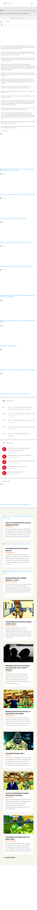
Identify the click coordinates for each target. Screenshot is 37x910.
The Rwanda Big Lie (13, 466)
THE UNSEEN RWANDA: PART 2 (15, 753)
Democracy (9, 526)
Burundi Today (12, 472)
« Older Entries (9, 857)
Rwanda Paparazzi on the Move (22, 413)
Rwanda (4, 10)
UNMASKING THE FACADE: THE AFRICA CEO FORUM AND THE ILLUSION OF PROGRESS (17, 668)
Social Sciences (10, 841)
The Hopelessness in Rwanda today (28, 10)
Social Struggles (11, 582)
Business (8, 671)
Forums (9, 10)
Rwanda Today (15, 10)
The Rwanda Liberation (20, 433)
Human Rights (10, 552)
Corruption (9, 797)
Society (7, 755)
